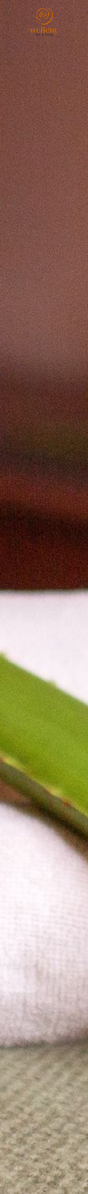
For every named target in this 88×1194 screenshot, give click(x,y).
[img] (44, 597)
